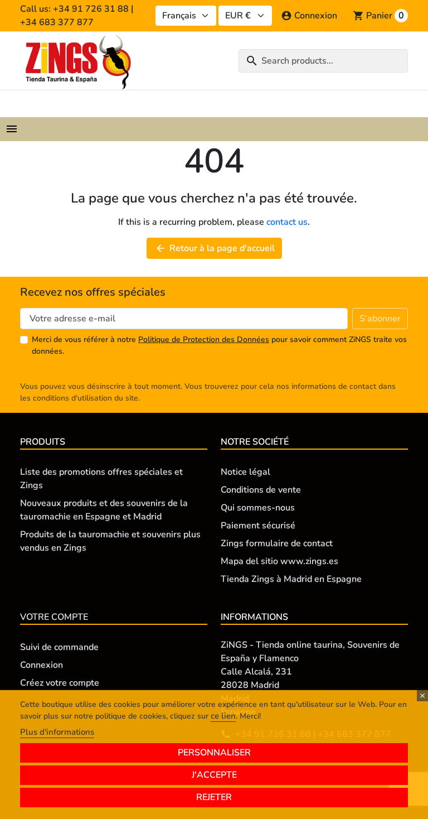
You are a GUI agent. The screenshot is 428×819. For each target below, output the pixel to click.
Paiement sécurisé (258, 525)
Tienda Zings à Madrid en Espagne (291, 579)
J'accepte (214, 775)
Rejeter (214, 797)
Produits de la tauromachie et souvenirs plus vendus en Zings (110, 541)
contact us (287, 222)
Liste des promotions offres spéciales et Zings (101, 479)
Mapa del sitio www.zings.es (279, 561)
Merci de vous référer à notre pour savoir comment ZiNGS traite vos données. (219, 345)
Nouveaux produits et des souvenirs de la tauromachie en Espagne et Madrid (104, 510)
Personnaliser (214, 752)
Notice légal (245, 472)
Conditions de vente (261, 490)
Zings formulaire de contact (277, 543)
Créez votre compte (59, 683)
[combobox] (323, 61)
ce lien (223, 715)
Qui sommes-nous (258, 508)
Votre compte (54, 617)
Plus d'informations (57, 732)
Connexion (41, 665)
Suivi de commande (59, 647)
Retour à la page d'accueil (215, 248)
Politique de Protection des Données (203, 339)
